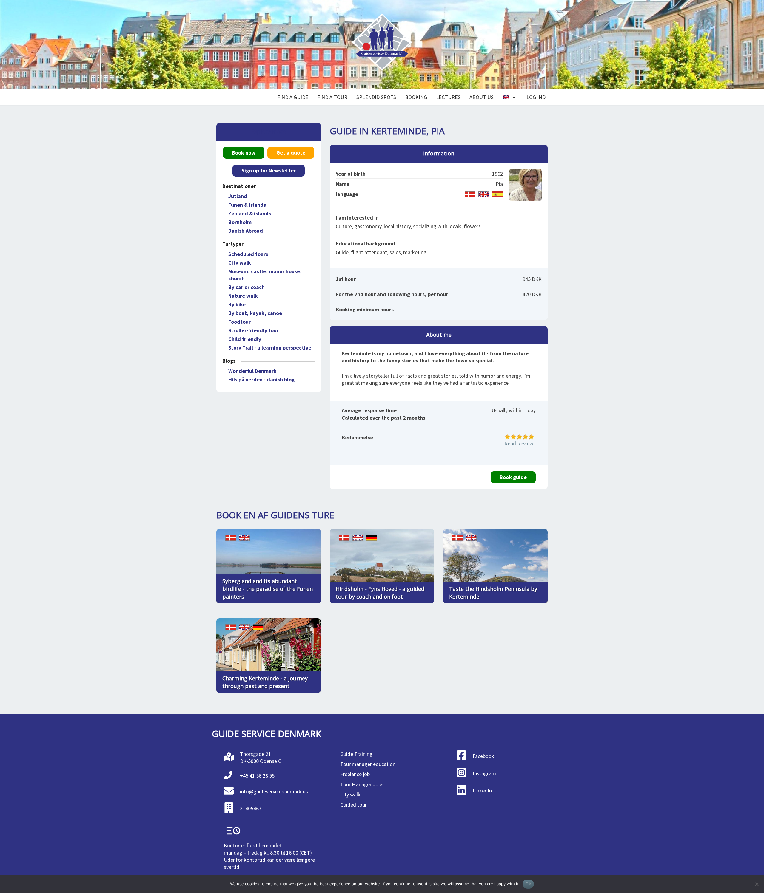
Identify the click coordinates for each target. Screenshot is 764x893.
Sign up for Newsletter (268, 170)
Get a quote (290, 152)
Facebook (483, 756)
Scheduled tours (248, 254)
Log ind (536, 97)
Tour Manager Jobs (361, 784)
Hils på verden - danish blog (261, 379)
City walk (239, 262)
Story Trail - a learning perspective (269, 347)
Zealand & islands (249, 213)
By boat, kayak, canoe (255, 313)
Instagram (484, 773)
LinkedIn (482, 790)
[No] (757, 884)
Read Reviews (520, 443)
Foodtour (239, 321)
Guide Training (356, 753)
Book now (243, 152)
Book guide (513, 477)
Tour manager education (367, 764)
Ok (528, 883)
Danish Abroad (245, 230)
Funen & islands (247, 204)
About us (481, 97)
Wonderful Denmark (252, 370)
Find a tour (332, 97)
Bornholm (240, 222)
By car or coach (246, 287)
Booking (416, 97)
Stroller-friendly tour (253, 330)
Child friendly (244, 339)
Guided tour (353, 804)
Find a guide (292, 97)
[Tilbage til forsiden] (382, 44)
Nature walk (243, 295)
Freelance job (355, 774)
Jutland (237, 196)
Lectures (448, 97)
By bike (237, 304)
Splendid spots (376, 97)
